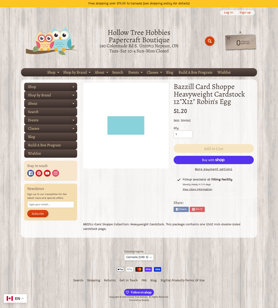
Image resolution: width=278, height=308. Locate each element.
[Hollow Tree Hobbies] (52, 41)
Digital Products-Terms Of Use (183, 280)
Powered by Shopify (139, 300)
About (102, 73)
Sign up (245, 12)
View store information (197, 189)
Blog (169, 72)
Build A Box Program (195, 72)
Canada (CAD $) (137, 257)
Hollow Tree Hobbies (137, 297)
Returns (110, 280)
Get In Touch (129, 280)
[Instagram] (55, 173)
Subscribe (38, 214)
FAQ (144, 280)
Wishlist (224, 72)
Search (117, 72)
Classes (155, 73)
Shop (53, 73)
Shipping (93, 280)
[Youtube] (47, 173)
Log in (228, 12)
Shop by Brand (77, 73)
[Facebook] (30, 173)
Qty (176, 128)
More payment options (213, 169)
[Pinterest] (39, 173)
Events (136, 73)
